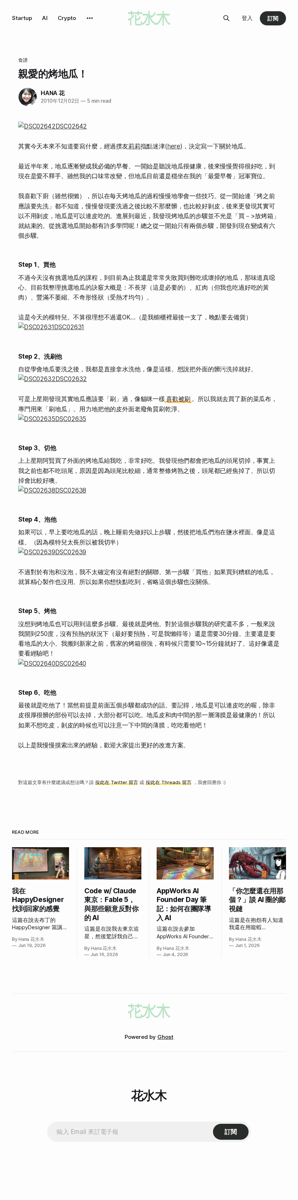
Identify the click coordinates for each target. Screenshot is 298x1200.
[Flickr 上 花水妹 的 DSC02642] (149, 126)
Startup (22, 18)
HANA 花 (53, 93)
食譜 (23, 60)
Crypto (67, 18)
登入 (247, 18)
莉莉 (134, 146)
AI (45, 18)
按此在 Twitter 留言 (116, 782)
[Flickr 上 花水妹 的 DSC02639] (149, 552)
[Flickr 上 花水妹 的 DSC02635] (149, 419)
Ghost (165, 1036)
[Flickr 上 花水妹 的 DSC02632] (149, 379)
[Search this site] (226, 18)
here (173, 146)
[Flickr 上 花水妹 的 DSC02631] (149, 327)
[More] (90, 18)
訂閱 (272, 18)
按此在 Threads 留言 (169, 782)
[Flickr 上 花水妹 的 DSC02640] (149, 664)
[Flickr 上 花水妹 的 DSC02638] (149, 490)
